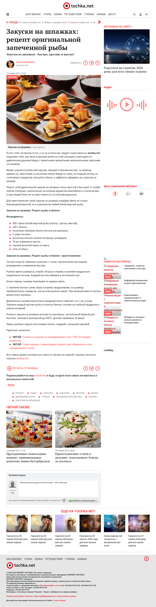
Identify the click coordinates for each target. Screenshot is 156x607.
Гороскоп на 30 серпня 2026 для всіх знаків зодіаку (17, 539)
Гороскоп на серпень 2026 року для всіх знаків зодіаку (125, 70)
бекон (94, 393)
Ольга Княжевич (25, 62)
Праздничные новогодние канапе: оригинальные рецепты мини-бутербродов (28, 457)
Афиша (101, 14)
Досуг (112, 14)
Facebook (40, 375)
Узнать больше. (59, 600)
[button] (140, 14)
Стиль (47, 14)
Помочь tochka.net (31, 22)
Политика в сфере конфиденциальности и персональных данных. (51, 596)
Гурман (89, 14)
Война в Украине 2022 (55, 22)
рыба (33, 393)
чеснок (80, 393)
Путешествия (73, 14)
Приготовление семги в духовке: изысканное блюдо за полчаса (76, 457)
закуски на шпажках (27, 400)
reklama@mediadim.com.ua (49, 586)
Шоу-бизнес (33, 14)
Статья (45, 396)
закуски (64, 393)
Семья (58, 14)
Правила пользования (15, 596)
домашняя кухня (25, 396)
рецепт (19, 393)
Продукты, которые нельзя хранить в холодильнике (134, 320)
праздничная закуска (69, 396)
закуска (48, 393)
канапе (93, 396)
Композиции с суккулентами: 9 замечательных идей (135, 298)
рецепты (12, 77)
